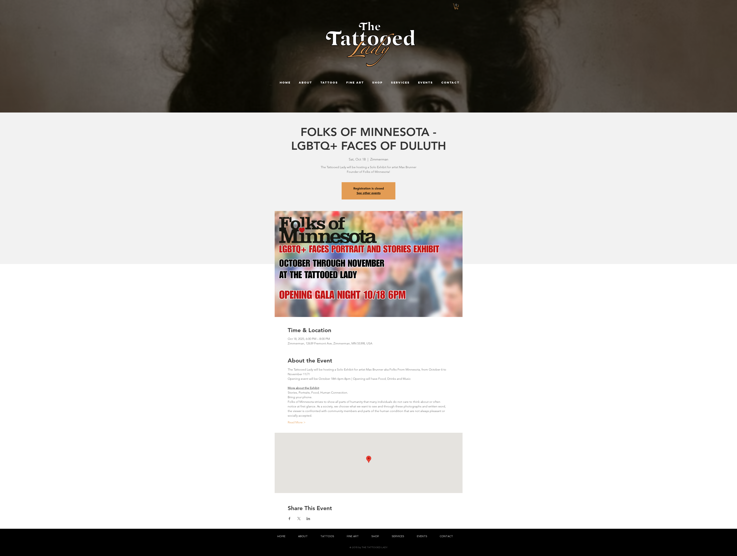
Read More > (297, 422)
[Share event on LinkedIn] (308, 518)
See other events (369, 193)
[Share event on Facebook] (289, 518)
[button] (456, 6)
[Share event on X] (299, 518)
